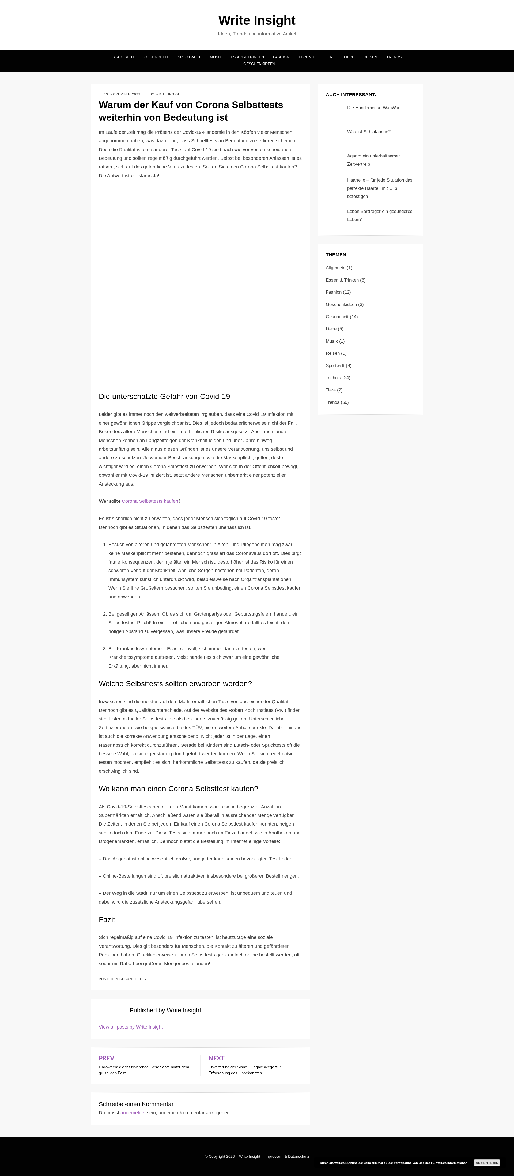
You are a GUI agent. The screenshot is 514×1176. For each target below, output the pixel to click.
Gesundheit (156, 57)
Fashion (281, 57)
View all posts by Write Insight (131, 1027)
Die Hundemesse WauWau (373, 107)
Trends (394, 57)
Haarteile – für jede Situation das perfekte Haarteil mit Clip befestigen (380, 188)
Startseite (123, 57)
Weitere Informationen (451, 1163)
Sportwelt (189, 57)
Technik (306, 57)
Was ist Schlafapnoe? (369, 131)
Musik (216, 57)
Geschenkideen (259, 64)
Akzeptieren (487, 1162)
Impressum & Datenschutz (286, 1156)
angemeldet (133, 1112)
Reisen (370, 57)
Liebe (349, 57)
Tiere (329, 57)
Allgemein (335, 267)
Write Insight (257, 20)
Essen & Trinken (247, 57)
